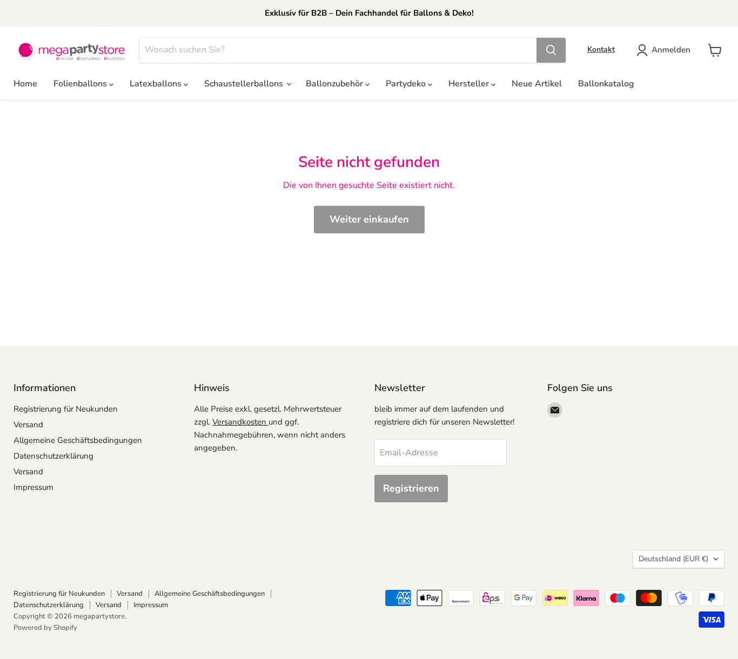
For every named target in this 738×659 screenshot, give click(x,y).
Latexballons (157, 84)
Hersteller (469, 84)
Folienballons (81, 84)
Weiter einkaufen (369, 219)
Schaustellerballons (244, 84)
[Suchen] (551, 50)
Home (25, 84)
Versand (28, 424)
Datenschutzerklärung (53, 455)
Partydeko (407, 84)
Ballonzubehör (335, 84)
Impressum (33, 487)
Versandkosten (240, 421)
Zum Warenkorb (634, 632)
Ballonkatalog (606, 84)
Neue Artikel (537, 84)
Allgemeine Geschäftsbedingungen (78, 440)
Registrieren (411, 488)
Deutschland (673, 559)
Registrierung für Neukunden (66, 409)
